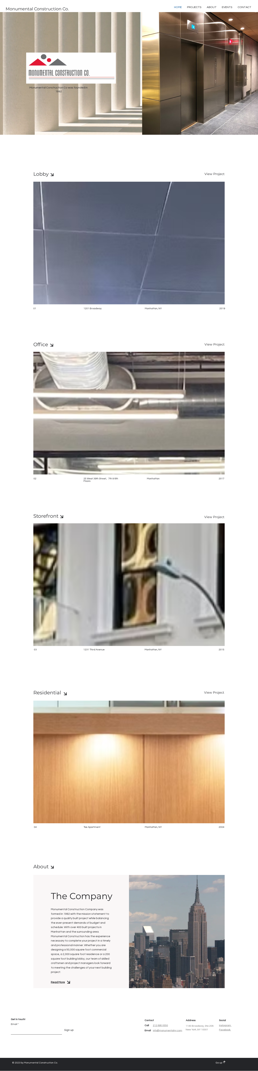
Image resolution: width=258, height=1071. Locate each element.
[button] (244, 7)
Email (14, 1024)
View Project (214, 174)
